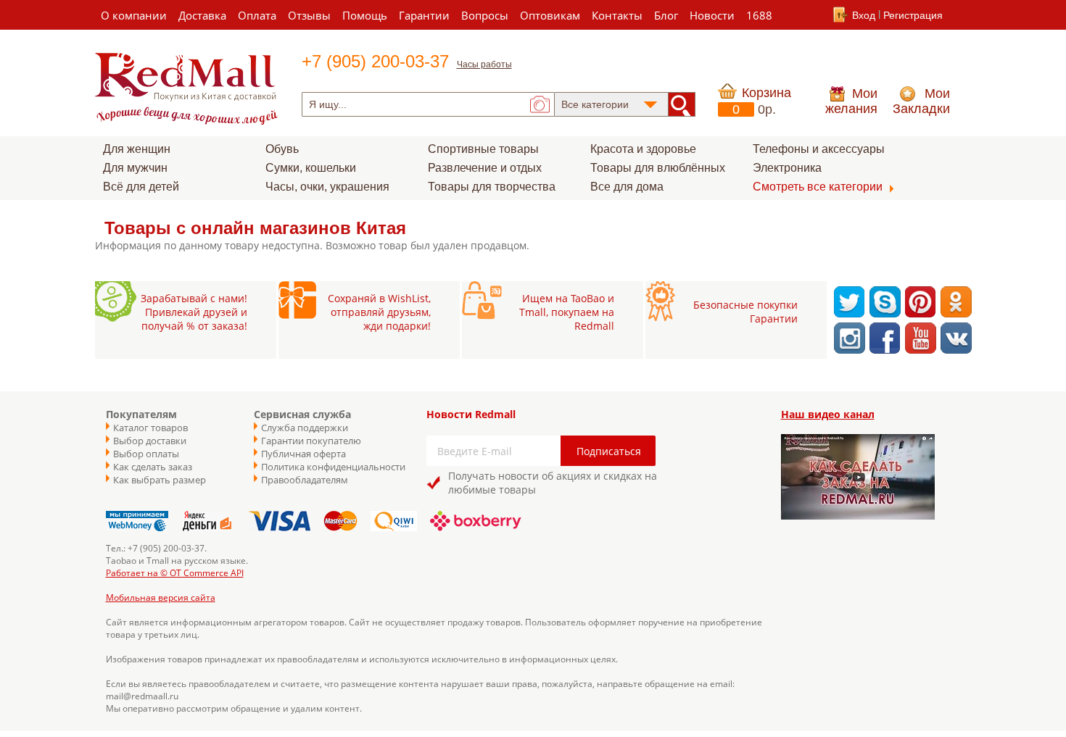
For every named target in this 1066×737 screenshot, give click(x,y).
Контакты (617, 15)
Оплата (257, 15)
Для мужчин (135, 168)
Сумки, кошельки (310, 168)
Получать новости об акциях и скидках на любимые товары (552, 482)
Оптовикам (550, 15)
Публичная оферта (303, 453)
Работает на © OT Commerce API (175, 573)
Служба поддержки (304, 427)
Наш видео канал (828, 414)
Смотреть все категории (818, 186)
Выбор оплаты (146, 453)
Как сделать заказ (152, 466)
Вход (863, 15)
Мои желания (851, 101)
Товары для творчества (491, 186)
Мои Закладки (921, 101)
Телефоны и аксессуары (819, 149)
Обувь (282, 149)
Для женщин (136, 149)
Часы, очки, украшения (327, 186)
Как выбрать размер (159, 479)
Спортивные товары (483, 149)
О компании (134, 15)
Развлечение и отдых (485, 168)
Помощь (364, 15)
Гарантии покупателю (311, 440)
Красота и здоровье (643, 149)
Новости (712, 15)
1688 (759, 15)
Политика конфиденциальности (326, 466)
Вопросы (484, 15)
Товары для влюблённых (657, 168)
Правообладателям (304, 479)
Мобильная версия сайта (160, 597)
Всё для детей (141, 186)
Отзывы (309, 15)
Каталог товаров (150, 427)
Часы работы (484, 64)
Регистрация (913, 15)
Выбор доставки (149, 440)
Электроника (787, 168)
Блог (666, 15)
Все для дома (627, 186)
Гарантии (424, 15)
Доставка (202, 15)
